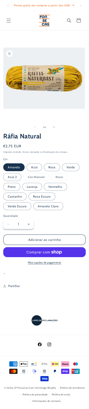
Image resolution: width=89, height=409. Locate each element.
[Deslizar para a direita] (54, 127)
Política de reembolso (72, 387)
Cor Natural (38, 178)
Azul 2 (12, 177)
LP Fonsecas (21, 387)
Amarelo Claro (48, 206)
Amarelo (14, 167)
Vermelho (55, 187)
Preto (12, 187)
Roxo (62, 178)
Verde (71, 167)
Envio (26, 152)
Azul (34, 167)
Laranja (32, 187)
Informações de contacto (46, 401)
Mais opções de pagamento (44, 262)
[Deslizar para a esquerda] (35, 127)
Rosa (52, 167)
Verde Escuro (17, 206)
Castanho (15, 196)
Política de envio (61, 394)
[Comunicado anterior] (8, 5)
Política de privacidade (35, 394)
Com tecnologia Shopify (42, 387)
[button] (8, 20)
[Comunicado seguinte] (81, 5)
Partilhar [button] (14, 286)
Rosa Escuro (42, 196)
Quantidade (10, 215)
